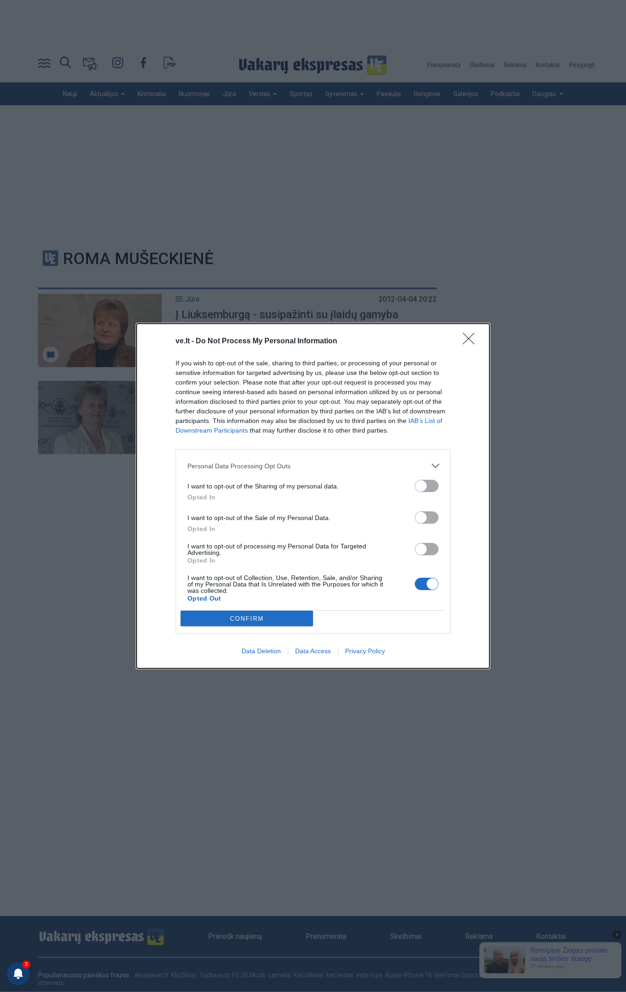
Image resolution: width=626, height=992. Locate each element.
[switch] (427, 486)
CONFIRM (247, 618)
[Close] (471, 341)
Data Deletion (261, 651)
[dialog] (313, 496)
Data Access (313, 651)
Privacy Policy (365, 651)
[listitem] (313, 466)
